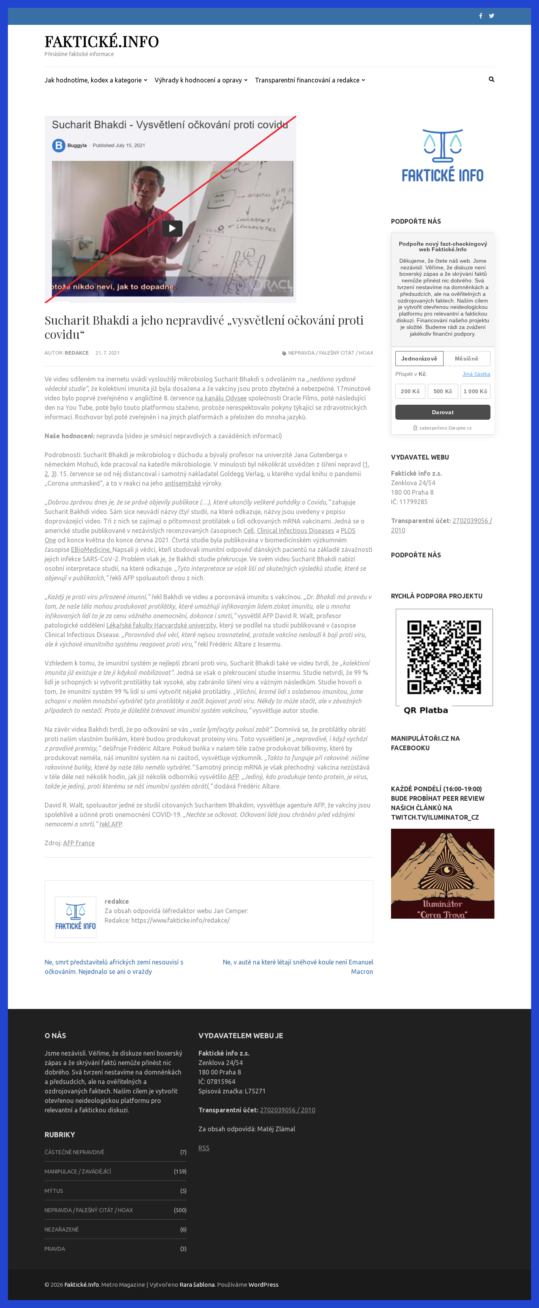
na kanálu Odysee (221, 398)
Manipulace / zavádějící (78, 1171)
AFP (233, 776)
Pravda (55, 1249)
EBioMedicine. (91, 549)
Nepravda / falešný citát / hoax (330, 352)
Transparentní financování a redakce (307, 80)
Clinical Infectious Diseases (295, 530)
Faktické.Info (102, 41)
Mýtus (54, 1191)
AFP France (79, 842)
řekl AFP (110, 824)
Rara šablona (197, 1284)
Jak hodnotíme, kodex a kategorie (93, 80)
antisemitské (183, 483)
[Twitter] (491, 16)
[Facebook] (481, 16)
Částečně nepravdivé (75, 1152)
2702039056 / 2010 (287, 1110)
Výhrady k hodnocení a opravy (198, 80)
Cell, (249, 530)
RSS (204, 1147)
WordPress (264, 1284)
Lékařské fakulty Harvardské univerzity (161, 625)
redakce (77, 352)
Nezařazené (62, 1229)
